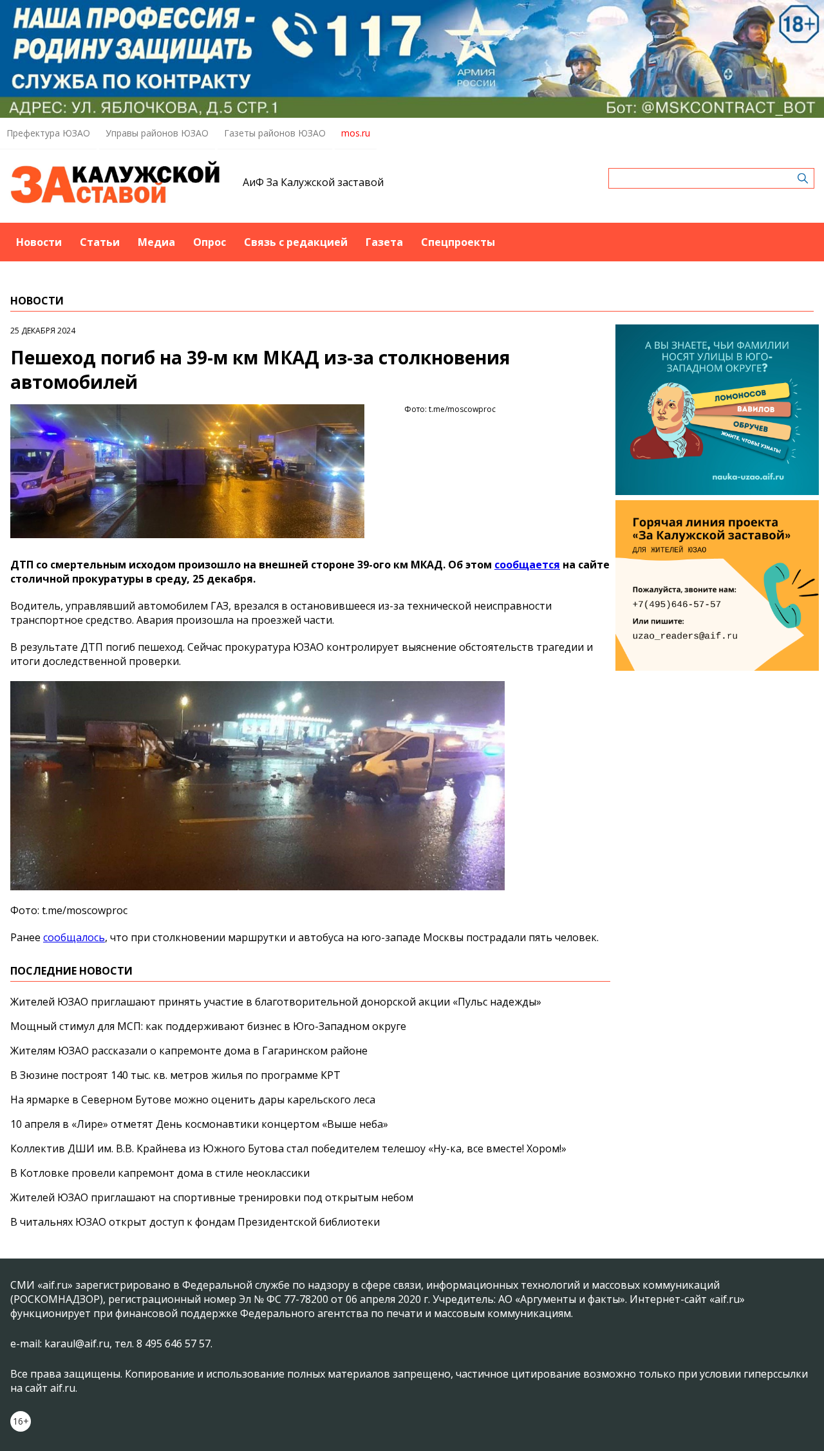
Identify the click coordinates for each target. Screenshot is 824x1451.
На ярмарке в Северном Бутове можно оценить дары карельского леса (192, 1099)
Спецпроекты (458, 242)
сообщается (527, 564)
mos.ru (355, 133)
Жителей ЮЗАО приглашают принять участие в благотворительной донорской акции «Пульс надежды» (275, 1002)
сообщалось (74, 937)
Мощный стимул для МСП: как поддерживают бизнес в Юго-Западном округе (208, 1026)
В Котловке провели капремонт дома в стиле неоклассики (160, 1173)
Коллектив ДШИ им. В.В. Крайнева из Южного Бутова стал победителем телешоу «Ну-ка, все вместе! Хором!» (288, 1148)
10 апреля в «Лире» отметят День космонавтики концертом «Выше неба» (199, 1124)
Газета (384, 242)
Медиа (156, 242)
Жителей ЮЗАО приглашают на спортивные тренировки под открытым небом (211, 1197)
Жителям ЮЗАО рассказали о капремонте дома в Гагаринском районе (189, 1051)
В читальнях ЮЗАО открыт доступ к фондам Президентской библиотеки (195, 1222)
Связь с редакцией (296, 242)
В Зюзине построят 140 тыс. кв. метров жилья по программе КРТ (175, 1075)
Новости (39, 242)
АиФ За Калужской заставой (313, 182)
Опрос (209, 242)
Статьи (100, 242)
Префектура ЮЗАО (48, 133)
